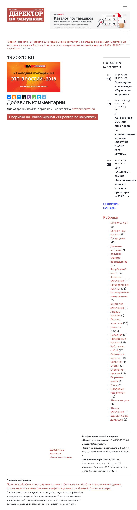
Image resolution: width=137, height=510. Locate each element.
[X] (24, 97)
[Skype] (39, 97)
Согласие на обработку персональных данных (92, 484)
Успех (114, 384)
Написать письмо (61, 457)
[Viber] (29, 97)
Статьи (114, 365)
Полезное (116, 334)
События (116, 361)
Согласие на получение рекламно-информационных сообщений (47, 488)
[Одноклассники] (14, 97)
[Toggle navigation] (125, 6)
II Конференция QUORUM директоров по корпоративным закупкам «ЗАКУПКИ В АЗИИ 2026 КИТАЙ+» (125, 134)
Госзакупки (117, 238)
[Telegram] (44, 97)
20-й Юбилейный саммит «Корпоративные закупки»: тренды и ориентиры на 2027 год (125, 182)
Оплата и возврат (100, 488)
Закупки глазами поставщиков (118, 257)
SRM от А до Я (119, 222)
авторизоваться (83, 109)
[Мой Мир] (19, 97)
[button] (122, 42)
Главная (11, 42)
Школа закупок (120, 400)
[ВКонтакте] (9, 97)
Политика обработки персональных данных (34, 484)
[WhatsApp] (34, 97)
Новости (23, 42)
